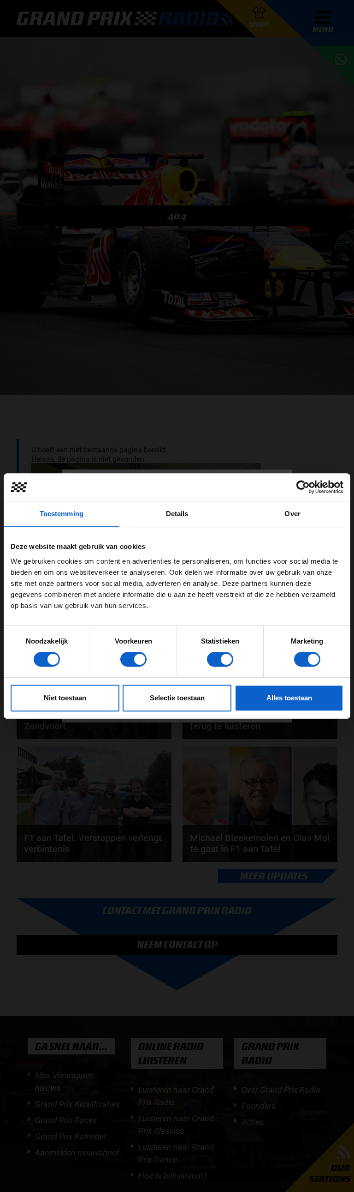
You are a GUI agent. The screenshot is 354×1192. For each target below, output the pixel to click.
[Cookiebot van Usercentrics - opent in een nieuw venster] (303, 487)
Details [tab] (177, 514)
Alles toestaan (289, 698)
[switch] (133, 659)
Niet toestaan (65, 698)
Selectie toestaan (177, 698)
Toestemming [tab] (61, 514)
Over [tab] (292, 514)
